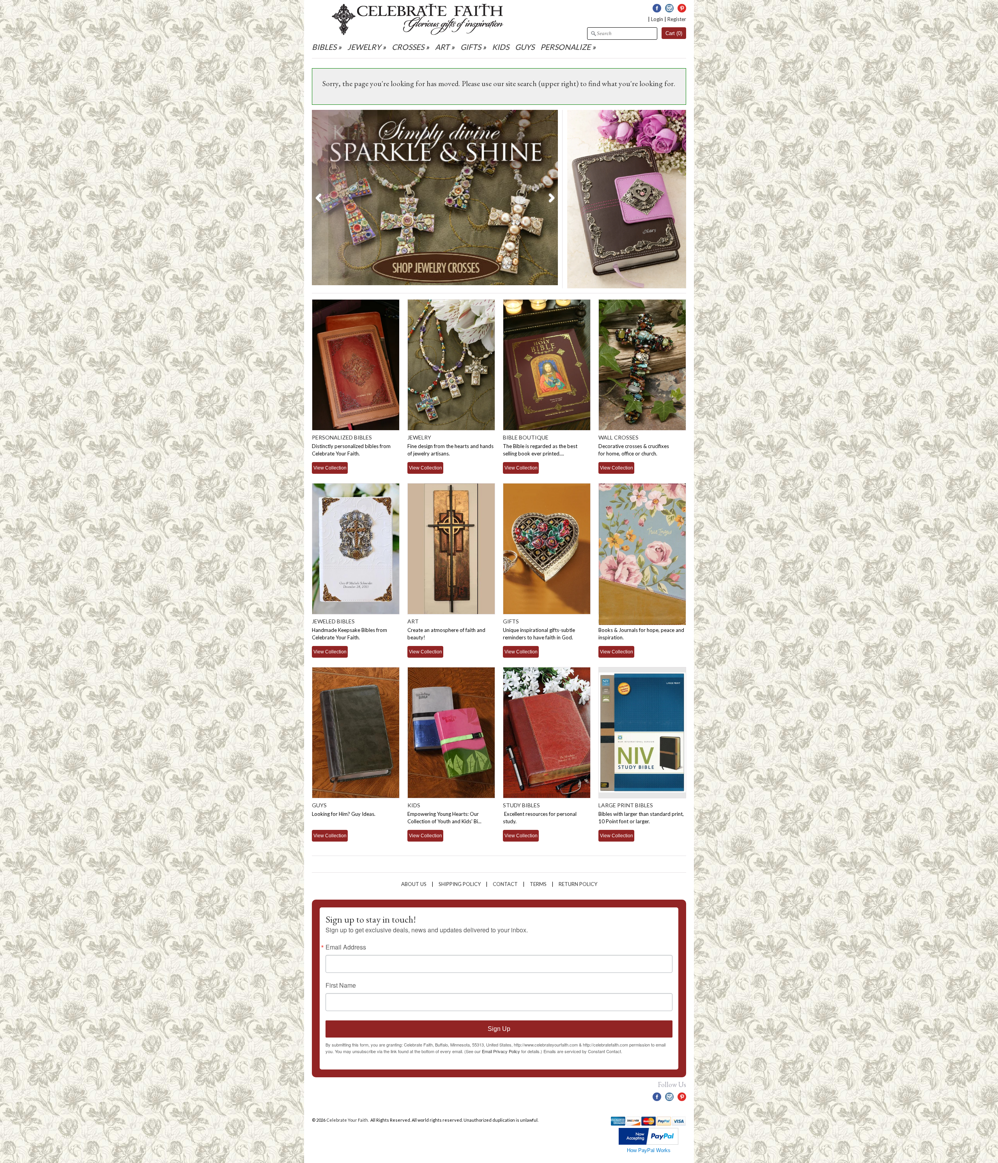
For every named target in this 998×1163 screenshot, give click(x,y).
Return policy (578, 884)
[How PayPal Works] (648, 1142)
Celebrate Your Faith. (348, 1119)
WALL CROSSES (618, 437)
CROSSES (408, 46)
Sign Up (499, 1028)
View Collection (330, 467)
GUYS (524, 46)
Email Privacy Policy (501, 1051)
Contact (505, 884)
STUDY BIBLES (521, 805)
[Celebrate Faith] (417, 33)
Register (676, 19)
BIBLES (324, 46)
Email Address (346, 947)
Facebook (657, 8)
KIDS (500, 46)
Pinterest (682, 8)
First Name (341, 985)
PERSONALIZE (566, 46)
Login (657, 19)
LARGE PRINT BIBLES (625, 805)
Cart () (673, 33)
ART (442, 46)
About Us (413, 884)
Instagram (669, 8)
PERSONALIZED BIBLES (342, 437)
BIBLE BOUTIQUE (526, 437)
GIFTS (470, 46)
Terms (538, 884)
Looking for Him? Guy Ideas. (343, 814)
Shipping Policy (460, 884)
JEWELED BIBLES (333, 621)
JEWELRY (364, 46)
